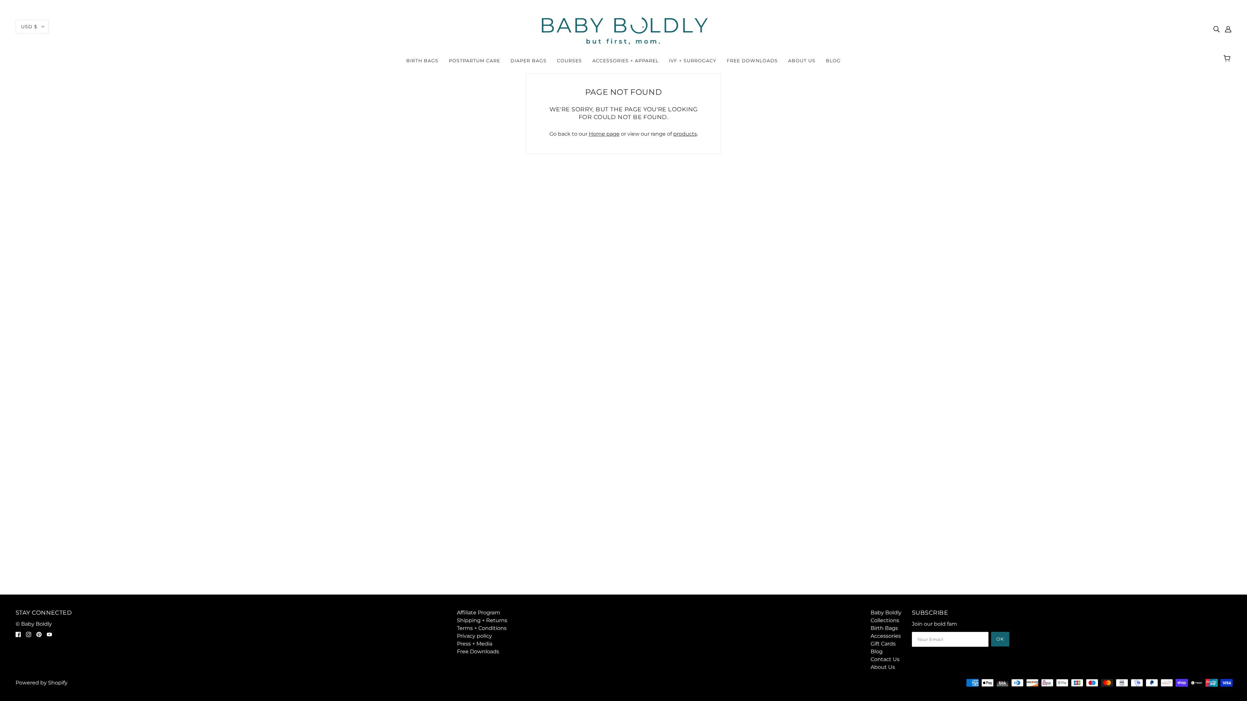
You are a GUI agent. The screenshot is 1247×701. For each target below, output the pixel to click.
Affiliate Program (478, 612)
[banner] (623, 29)
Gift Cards (883, 644)
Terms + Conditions (482, 628)
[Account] (1228, 29)
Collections (885, 620)
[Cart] (1228, 59)
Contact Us (885, 659)
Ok (1000, 639)
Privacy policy (474, 636)
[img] (1216, 29)
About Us (883, 667)
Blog (877, 651)
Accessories (886, 636)
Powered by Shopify (42, 683)
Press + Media (474, 644)
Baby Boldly (886, 612)
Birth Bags (884, 628)
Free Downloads (478, 651)
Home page (604, 134)
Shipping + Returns (482, 620)
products (685, 134)
